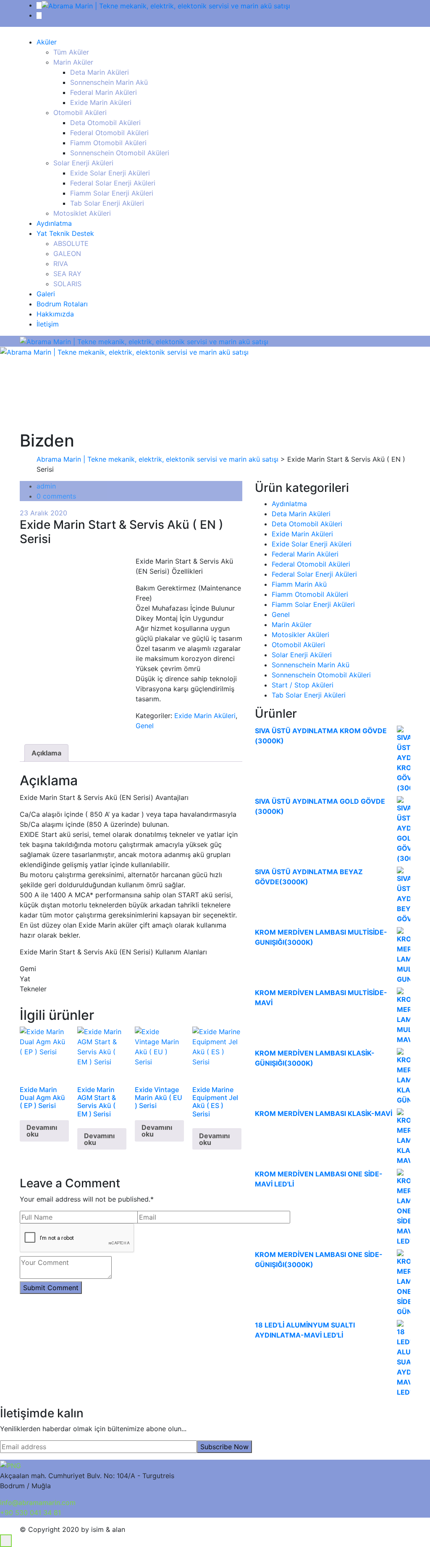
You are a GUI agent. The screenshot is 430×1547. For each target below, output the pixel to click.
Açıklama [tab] (46, 753)
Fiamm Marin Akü (299, 584)
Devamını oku (41, 1130)
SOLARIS (67, 284)
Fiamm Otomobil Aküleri (108, 142)
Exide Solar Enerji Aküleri (110, 173)
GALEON (67, 253)
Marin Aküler (73, 62)
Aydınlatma (54, 223)
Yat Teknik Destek (65, 233)
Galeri (46, 294)
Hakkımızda (55, 314)
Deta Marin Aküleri (99, 72)
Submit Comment (51, 1287)
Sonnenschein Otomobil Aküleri (119, 153)
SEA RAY (67, 273)
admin (46, 486)
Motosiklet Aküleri (82, 213)
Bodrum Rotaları (62, 304)
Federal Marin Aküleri (103, 92)
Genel (145, 725)
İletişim (48, 324)
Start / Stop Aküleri (302, 685)
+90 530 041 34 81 (30, 1512)
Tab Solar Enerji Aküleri (107, 203)
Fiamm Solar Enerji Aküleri (111, 193)
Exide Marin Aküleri (100, 102)
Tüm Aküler (71, 52)
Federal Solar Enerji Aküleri (112, 183)
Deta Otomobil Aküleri (105, 122)
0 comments (56, 496)
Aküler (47, 42)
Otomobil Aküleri (80, 112)
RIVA (60, 263)
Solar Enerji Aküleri (83, 163)
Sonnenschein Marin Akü (109, 82)
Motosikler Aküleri (300, 634)
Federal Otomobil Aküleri (109, 132)
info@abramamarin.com (38, 1502)
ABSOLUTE (71, 243)
